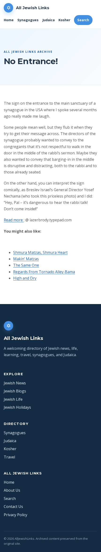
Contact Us (13, 506)
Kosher (64, 20)
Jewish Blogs (15, 391)
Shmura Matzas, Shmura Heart (40, 252)
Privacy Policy (15, 514)
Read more (14, 219)
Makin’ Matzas (26, 258)
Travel (9, 457)
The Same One (26, 265)
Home (9, 20)
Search (83, 20)
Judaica (48, 20)
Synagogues (28, 20)
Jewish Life (13, 399)
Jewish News (15, 383)
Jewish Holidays (17, 407)
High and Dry (24, 278)
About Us (12, 490)
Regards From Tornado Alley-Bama (44, 271)
